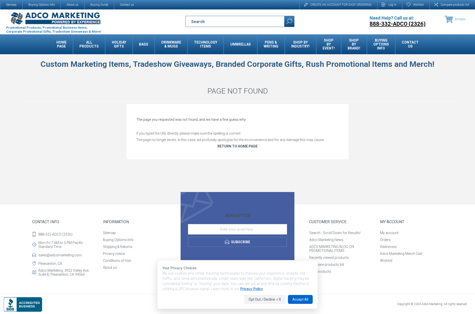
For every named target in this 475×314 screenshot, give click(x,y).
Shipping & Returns (117, 247)
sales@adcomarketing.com (60, 255)
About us (72, 4)
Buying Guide (99, 4)
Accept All (300, 299)
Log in (392, 4)
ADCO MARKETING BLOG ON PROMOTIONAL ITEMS (331, 249)
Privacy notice (114, 254)
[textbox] (231, 21)
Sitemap (109, 233)
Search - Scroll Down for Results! (334, 233)
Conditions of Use (117, 261)
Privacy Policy (251, 289)
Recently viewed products (329, 258)
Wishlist (386, 261)
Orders (385, 240)
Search (289, 21)
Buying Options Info (41, 4)
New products (320, 271)
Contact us (127, 4)
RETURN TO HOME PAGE (237, 146)
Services (11, 4)
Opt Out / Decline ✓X (265, 299)
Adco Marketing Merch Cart (401, 254)
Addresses (388, 247)
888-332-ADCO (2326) (55, 234)
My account (389, 233)
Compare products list (455, 4)
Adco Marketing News (326, 240)
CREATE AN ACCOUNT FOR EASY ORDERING (341, 4)
